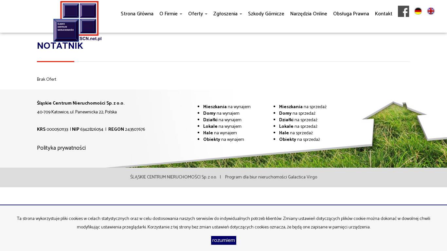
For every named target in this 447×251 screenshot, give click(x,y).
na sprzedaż (303, 107)
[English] (430, 26)
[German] (418, 26)
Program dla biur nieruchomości (256, 177)
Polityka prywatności (61, 148)
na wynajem (227, 107)
